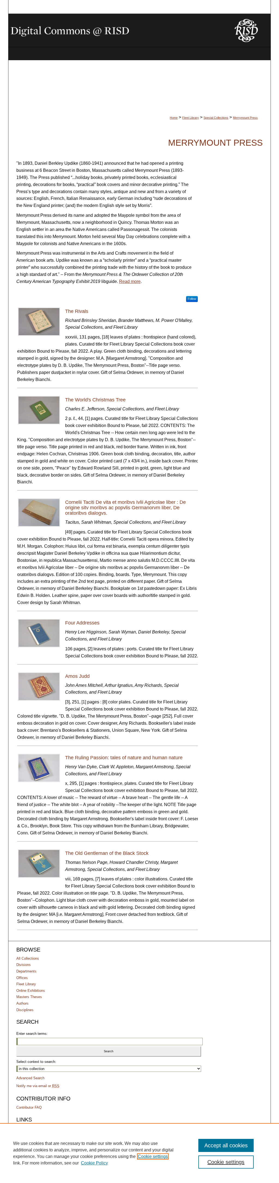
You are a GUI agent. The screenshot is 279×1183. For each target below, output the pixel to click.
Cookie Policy (94, 1163)
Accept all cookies (226, 1145)
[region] (139, 1153)
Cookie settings (153, 1156)
